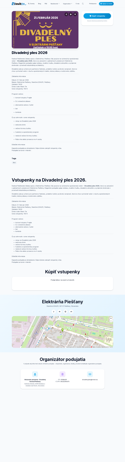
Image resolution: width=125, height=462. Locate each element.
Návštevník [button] (54, 3)
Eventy (32, 3)
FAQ (46, 3)
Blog (39, 3)
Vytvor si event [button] (107, 3)
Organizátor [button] (67, 3)
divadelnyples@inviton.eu (90, 379)
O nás (77, 3)
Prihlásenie (92, 3)
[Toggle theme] (82, 3)
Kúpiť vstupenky (98, 16)
